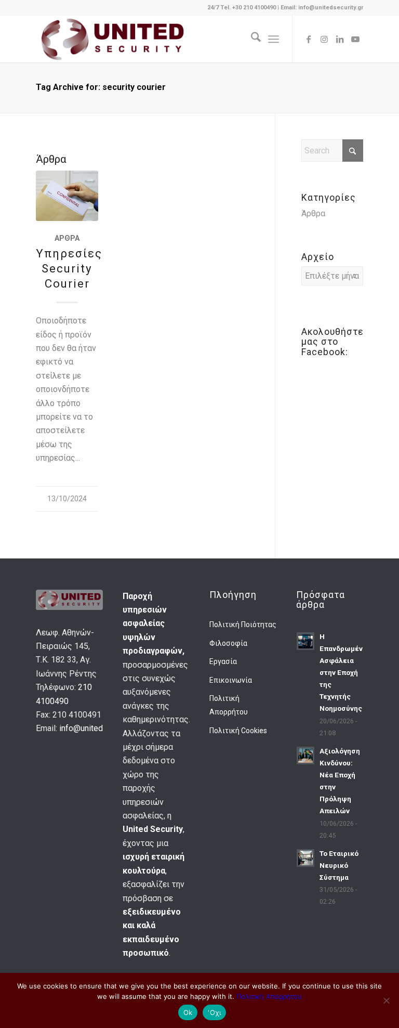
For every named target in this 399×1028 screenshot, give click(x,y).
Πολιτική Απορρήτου (228, 705)
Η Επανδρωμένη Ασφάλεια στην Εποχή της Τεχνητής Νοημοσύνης (343, 672)
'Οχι (214, 1012)
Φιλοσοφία (228, 643)
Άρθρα (67, 238)
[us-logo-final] (112, 39)
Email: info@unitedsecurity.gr (322, 7)
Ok (188, 1012)
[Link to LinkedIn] (340, 39)
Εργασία (223, 661)
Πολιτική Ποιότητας (242, 624)
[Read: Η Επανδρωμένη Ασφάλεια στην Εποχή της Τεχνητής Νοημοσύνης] (305, 641)
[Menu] (273, 39)
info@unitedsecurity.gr (99, 728)
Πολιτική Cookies (238, 730)
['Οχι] (386, 1000)
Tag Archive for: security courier (101, 87)
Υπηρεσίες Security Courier (69, 268)
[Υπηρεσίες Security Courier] (67, 196)
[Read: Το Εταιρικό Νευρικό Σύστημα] (305, 858)
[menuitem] (251, 39)
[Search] (251, 39)
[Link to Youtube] (355, 39)
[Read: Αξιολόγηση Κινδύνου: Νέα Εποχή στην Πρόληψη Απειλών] (305, 755)
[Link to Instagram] (324, 39)
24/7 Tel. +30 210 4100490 (242, 7)
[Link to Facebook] (308, 39)
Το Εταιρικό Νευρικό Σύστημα (339, 865)
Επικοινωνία (230, 680)
